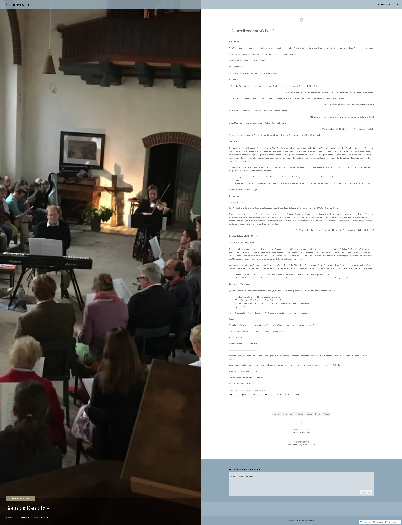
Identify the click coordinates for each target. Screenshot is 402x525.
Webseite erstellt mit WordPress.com (301, 520)
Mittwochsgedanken (388, 4)
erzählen (276, 414)
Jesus (292, 414)
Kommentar (366, 492)
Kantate (300, 414)
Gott (285, 414)
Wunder (327, 414)
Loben (309, 414)
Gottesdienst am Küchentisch (21, 498)
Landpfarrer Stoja (16, 5)
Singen (317, 414)
